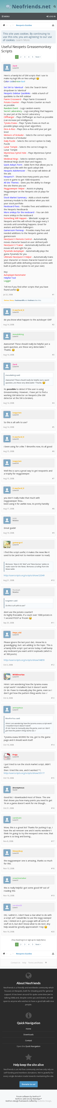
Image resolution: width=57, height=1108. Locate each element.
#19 (52, 895)
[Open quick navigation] (53, 25)
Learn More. (23, 40)
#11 (52, 623)
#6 (53, 451)
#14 (52, 745)
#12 (52, 665)
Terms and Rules (35, 962)
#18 (52, 868)
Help (24, 962)
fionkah (16, 590)
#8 (53, 509)
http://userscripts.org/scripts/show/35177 (24, 773)
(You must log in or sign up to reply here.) (29, 940)
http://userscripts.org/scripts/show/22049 (24, 575)
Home (28, 1028)
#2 (53, 325)
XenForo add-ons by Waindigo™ (28, 1099)
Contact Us (15, 962)
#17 (52, 841)
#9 (53, 533)
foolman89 (19, 300)
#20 (52, 932)
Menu (7, 16)
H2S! (15, 518)
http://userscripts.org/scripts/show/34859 (24, 660)
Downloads (29, 1034)
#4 (53, 403)
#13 (52, 698)
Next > (38, 57)
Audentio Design (44, 1101)
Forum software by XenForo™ (28, 1096)
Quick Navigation (32, 1046)
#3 (53, 355)
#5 (53, 427)
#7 (53, 478)
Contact (28, 1040)
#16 (52, 808)
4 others (31, 300)
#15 (52, 778)
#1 (53, 295)
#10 (52, 580)
